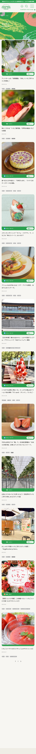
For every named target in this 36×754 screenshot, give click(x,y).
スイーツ (19, 190)
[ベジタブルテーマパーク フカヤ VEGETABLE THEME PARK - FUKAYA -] (6, 6)
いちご (3, 88)
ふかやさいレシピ (16, 608)
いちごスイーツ (9, 190)
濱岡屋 (12, 452)
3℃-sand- (4, 400)
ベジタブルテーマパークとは (26, 9)
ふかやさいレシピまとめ (25, 608)
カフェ (14, 190)
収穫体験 (13, 88)
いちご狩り (8, 88)
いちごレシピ (8, 608)
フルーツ (13, 504)
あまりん (9, 400)
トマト (7, 656)
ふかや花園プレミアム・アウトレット (13, 347)
